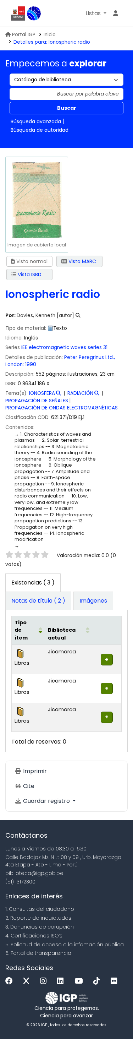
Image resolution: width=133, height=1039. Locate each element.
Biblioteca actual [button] (62, 633)
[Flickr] (116, 981)
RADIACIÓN (80, 393)
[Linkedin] (62, 981)
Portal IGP (23, 34)
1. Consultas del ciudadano (39, 909)
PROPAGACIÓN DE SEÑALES (36, 400)
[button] (96, 13)
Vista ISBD (28, 274)
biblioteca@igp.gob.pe (34, 873)
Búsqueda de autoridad (39, 130)
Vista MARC (81, 261)
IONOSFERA (42, 393)
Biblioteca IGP (34, 13)
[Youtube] (80, 981)
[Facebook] (10, 981)
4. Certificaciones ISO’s (33, 935)
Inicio (50, 34)
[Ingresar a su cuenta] (115, 13)
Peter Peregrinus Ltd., (89, 357)
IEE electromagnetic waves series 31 (64, 347)
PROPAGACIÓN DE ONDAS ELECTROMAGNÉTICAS (61, 407)
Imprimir (34, 771)
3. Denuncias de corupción (39, 926)
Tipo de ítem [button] (21, 630)
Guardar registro (46, 801)
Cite (28, 786)
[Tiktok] (98, 981)
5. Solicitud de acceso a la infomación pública (64, 944)
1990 (30, 364)
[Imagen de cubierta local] (36, 199)
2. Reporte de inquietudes (38, 917)
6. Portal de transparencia (38, 953)
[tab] (38, 601)
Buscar (66, 107)
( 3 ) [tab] (33, 582)
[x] (28, 981)
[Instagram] (45, 981)
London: (14, 364)
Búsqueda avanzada (36, 121)
